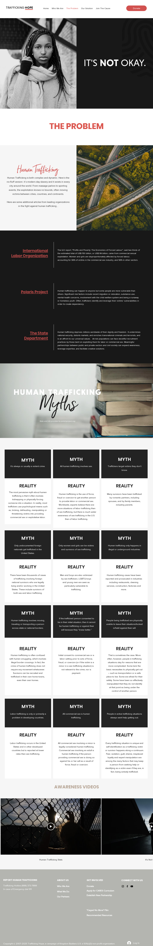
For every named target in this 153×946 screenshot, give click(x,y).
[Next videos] (149, 826)
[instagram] (122, 886)
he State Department (36, 336)
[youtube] (131, 886)
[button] (87, 8)
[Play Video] (51, 826)
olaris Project (35, 291)
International (35, 250)
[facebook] (127, 886)
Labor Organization (29, 255)
